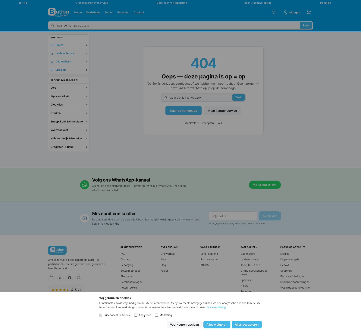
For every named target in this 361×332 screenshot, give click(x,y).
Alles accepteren (247, 324)
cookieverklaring (216, 307)
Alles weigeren (216, 324)
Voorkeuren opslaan (184, 324)
